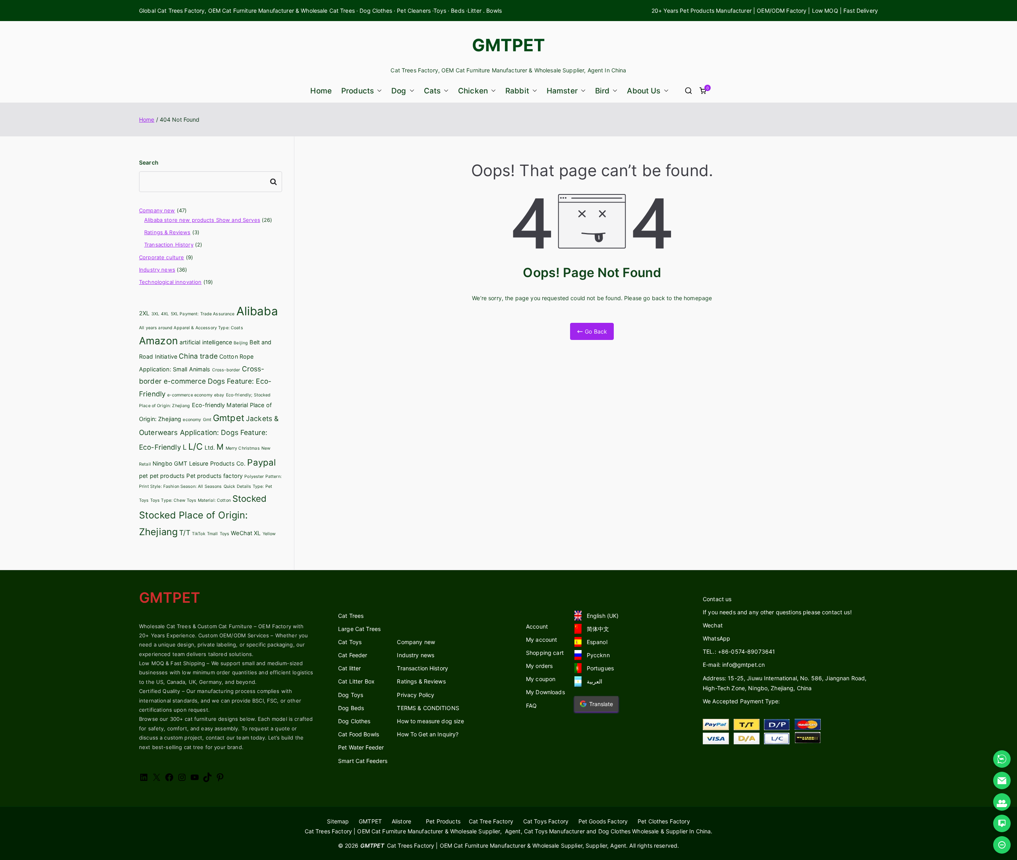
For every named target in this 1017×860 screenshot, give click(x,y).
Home (321, 91)
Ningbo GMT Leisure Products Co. (199, 463)
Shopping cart (545, 652)
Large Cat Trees (359, 628)
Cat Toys (350, 642)
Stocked (249, 498)
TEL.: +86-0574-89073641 (739, 651)
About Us (643, 91)
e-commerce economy (190, 395)
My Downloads (545, 692)
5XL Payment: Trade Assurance (203, 313)
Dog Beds (351, 708)
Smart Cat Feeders (362, 760)
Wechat (713, 625)
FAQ (531, 705)
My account (541, 639)
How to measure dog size (430, 721)
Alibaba (257, 311)
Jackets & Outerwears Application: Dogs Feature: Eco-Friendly (208, 432)
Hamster (562, 91)
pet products (167, 475)
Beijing (241, 343)
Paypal (261, 462)
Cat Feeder (352, 655)
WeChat (241, 533)
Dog (398, 91)
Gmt (207, 419)
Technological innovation (170, 282)
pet (143, 475)
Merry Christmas (243, 448)
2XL (144, 313)
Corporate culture (161, 257)
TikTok (198, 533)
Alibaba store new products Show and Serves (202, 220)
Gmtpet (228, 418)
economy (192, 419)
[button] (378, 91)
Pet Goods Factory (603, 821)
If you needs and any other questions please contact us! (777, 612)
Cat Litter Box (356, 681)
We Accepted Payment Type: (741, 701)
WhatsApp (716, 638)
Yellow (269, 533)
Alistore (401, 821)
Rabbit (517, 91)
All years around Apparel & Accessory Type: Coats (191, 327)
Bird (602, 91)
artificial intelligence (206, 342)
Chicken (473, 91)
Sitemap (338, 821)
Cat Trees (350, 615)
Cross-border (226, 370)
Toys (225, 533)
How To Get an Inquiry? (427, 734)
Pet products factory (214, 475)
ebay (219, 395)
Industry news (157, 269)
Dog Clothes (354, 721)
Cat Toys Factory (545, 821)
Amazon (158, 341)
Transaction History (168, 244)
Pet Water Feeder (361, 747)
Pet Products (443, 821)
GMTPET (508, 45)
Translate (601, 704)
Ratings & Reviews (167, 232)
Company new (157, 210)
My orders (539, 665)
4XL (165, 313)
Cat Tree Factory (491, 821)
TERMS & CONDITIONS (428, 708)
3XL (155, 313)
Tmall (212, 533)
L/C (195, 446)
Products (357, 91)
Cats (432, 91)
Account (537, 626)
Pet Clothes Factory (664, 821)
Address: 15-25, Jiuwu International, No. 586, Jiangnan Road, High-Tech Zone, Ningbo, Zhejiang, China (784, 683)
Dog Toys (350, 694)
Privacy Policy (415, 694)
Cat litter (349, 668)
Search (149, 162)
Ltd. (210, 447)
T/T (184, 532)
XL (257, 533)
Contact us (717, 599)
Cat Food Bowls (358, 734)
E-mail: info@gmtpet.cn (734, 664)
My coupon (540, 679)
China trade (198, 356)
